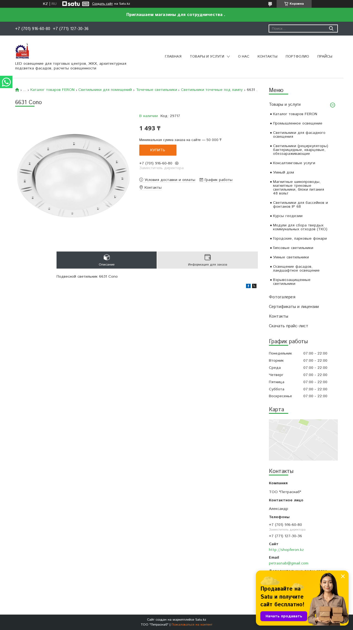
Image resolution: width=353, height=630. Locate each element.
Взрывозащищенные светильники (292, 281)
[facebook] (248, 287)
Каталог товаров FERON (295, 114)
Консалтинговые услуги (294, 163)
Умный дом (283, 172)
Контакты (267, 56)
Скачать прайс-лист (288, 326)
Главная (173, 56)
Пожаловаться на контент (192, 624)
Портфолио (297, 56)
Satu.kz (200, 619)
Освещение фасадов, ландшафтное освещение (296, 268)
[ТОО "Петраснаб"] (22, 50)
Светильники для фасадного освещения (299, 134)
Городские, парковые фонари (300, 238)
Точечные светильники (156, 90)
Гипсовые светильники (293, 248)
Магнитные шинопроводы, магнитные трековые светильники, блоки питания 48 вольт (298, 187)
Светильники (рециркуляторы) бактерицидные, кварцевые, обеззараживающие (300, 149)
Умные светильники (291, 257)
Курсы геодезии (288, 216)
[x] (254, 287)
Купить (157, 150)
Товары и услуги (207, 56)
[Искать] (331, 28)
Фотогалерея (282, 297)
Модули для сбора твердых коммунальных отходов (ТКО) (300, 227)
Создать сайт (102, 4)
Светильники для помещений (105, 90)
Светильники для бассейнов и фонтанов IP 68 (300, 204)
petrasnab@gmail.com (288, 563)
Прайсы (324, 56)
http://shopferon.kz (286, 550)
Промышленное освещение (297, 123)
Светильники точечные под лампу (212, 90)
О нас (243, 56)
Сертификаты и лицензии (294, 307)
